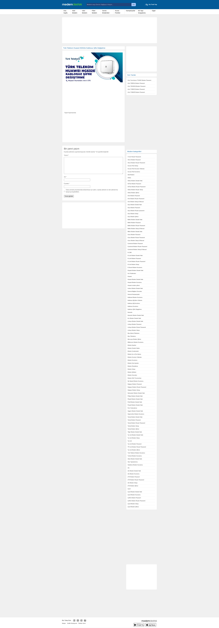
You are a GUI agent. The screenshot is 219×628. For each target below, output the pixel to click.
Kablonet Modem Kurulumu (135, 297)
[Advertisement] (109, 30)
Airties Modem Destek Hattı (135, 180)
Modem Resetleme (133, 366)
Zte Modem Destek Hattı (134, 471)
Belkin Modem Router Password (136, 225)
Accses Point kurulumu (134, 171)
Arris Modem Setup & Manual (136, 201)
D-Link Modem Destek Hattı (135, 255)
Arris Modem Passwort (134, 195)
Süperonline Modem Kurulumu (136, 414)
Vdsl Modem (84, 12)
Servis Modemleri (105, 12)
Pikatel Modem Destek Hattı (135, 399)
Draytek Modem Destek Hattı (135, 270)
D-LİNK (130, 252)
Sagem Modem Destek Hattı (135, 411)
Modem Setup (131, 369)
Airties (129, 177)
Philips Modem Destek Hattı (135, 396)
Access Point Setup (133, 165)
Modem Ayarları (132, 345)
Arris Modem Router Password (136, 198)
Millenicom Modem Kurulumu (135, 342)
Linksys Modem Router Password (137, 327)
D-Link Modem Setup (133, 264)
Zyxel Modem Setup (133, 503)
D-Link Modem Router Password (136, 261)
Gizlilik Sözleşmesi (72, 623)
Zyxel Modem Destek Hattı (135, 491)
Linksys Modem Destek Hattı (135, 321)
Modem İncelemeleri (133, 351)
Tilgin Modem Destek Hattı (135, 432)
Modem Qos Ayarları (133, 363)
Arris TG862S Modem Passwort (136, 89)
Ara (134, 4)
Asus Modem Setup (133, 213)
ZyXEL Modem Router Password (136, 500)
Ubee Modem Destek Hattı (135, 459)
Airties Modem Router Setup (135, 189)
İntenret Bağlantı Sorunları (135, 291)
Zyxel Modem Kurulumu (134, 494)
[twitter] (81, 620)
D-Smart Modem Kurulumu (135, 267)
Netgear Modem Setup (134, 390)
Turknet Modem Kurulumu (135, 456)
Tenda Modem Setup (133, 426)
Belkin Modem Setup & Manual (136, 228)
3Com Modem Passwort (134, 159)
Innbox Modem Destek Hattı (135, 288)
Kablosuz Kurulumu (133, 306)
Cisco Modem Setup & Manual (136, 240)
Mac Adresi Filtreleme (133, 333)
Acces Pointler (117, 12)
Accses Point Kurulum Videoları (136, 168)
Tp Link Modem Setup (134, 438)
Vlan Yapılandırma (133, 462)
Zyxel (129, 488)
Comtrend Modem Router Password (137, 246)
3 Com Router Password (134, 156)
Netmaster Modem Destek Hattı (136, 393)
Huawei (130, 276)
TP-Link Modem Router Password (137, 447)
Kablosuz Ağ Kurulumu (134, 303)
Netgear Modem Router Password (137, 387)
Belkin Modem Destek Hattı (135, 219)
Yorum (66, 155)
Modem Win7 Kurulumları (134, 378)
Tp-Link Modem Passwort (134, 444)
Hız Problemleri (132, 273)
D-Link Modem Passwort (134, 258)
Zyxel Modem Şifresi (133, 506)
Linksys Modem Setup (134, 330)
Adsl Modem (74, 12)
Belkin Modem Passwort (134, 222)
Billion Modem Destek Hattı (135, 231)
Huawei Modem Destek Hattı (135, 279)
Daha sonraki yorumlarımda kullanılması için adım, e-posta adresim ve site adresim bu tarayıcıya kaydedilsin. (92, 191)
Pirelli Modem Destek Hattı (135, 402)
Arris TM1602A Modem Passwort (136, 86)
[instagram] (77, 620)
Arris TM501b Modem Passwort (136, 83)
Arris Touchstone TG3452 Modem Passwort (139, 80)
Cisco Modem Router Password (136, 237)
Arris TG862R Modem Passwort (136, 92)
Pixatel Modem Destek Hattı (135, 405)
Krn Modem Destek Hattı (134, 318)
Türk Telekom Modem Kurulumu (136, 453)
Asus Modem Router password (136, 210)
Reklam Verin (82, 623)
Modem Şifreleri (132, 372)
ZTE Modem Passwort (134, 476)
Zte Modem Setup (132, 482)
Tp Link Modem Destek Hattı (135, 435)
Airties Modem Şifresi (133, 192)
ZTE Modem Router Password (136, 479)
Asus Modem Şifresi (133, 216)
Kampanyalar (130, 11)
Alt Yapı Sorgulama (142, 12)
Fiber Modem (94, 12)
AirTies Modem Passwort (134, 183)
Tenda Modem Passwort (134, 420)
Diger (154, 11)
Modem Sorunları (132, 375)
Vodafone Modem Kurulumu (135, 465)
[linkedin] (85, 620)
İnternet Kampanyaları (134, 294)
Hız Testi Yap (153, 4)
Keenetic (130, 312)
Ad (65, 177)
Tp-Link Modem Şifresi (134, 450)
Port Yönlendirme (132, 408)
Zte (128, 468)
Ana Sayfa (65, 12)
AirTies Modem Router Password (136, 186)
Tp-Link (130, 441)
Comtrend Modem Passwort (135, 243)
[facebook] (74, 620)
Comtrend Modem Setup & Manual (137, 249)
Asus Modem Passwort (134, 207)
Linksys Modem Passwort (134, 324)
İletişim (64, 623)
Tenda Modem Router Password (136, 423)
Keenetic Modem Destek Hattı (136, 315)
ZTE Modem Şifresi (133, 485)
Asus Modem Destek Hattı (135, 204)
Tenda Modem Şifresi (133, 429)
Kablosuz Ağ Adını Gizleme (135, 300)
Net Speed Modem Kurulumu (135, 381)
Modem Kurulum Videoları (135, 357)
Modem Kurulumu (132, 360)
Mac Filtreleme (132, 336)
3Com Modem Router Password (136, 162)
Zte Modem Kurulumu (133, 474)
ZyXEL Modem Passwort (134, 497)
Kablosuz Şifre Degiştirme (135, 309)
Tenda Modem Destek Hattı (135, 417)
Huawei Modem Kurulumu (135, 282)
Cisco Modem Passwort (134, 234)
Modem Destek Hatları (134, 348)
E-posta (66, 183)
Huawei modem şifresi (134, 285)
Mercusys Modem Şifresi (134, 339)
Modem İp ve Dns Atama (134, 354)
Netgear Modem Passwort (135, 384)
